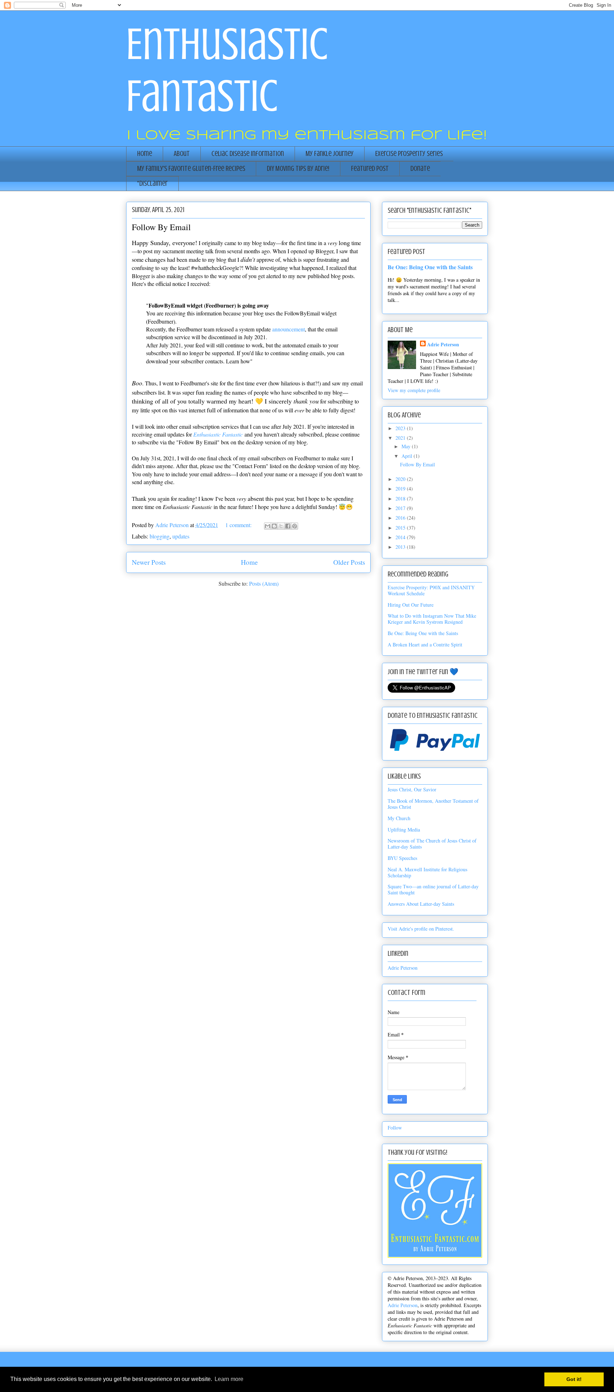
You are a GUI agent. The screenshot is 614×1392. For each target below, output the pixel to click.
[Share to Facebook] (287, 526)
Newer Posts (149, 562)
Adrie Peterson (443, 344)
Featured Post (370, 168)
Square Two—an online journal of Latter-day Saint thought (433, 889)
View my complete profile (414, 390)
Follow (395, 1127)
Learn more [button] (229, 1379)
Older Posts (349, 562)
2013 (401, 546)
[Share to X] (281, 526)
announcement (288, 329)
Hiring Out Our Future (410, 604)
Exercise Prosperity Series (409, 154)
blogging (159, 536)
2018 (401, 498)
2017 (401, 508)
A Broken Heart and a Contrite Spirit (425, 644)
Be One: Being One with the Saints (430, 267)
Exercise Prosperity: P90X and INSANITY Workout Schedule (431, 590)
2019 (401, 488)
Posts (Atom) (264, 583)
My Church (399, 818)
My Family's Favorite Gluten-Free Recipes (191, 168)
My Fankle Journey (330, 154)
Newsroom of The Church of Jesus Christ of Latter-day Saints (432, 843)
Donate (420, 168)
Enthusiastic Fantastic (218, 434)
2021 (401, 437)
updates (180, 536)
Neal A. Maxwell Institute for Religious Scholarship (427, 872)
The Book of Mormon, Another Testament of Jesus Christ (433, 803)
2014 (401, 537)
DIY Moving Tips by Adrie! (298, 168)
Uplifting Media (404, 829)
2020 (401, 479)
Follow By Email (161, 227)
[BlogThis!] (274, 526)
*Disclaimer (152, 183)
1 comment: (239, 525)
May (407, 446)
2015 (401, 527)
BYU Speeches (402, 858)
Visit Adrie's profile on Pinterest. (421, 928)
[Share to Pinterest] (294, 526)
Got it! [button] (574, 1379)
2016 (401, 517)
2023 (401, 428)
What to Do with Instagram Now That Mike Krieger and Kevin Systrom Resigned (432, 618)
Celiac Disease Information (247, 154)
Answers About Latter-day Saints (421, 903)
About (182, 154)
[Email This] (267, 526)
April (408, 456)
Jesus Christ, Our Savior (412, 789)
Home (144, 154)
